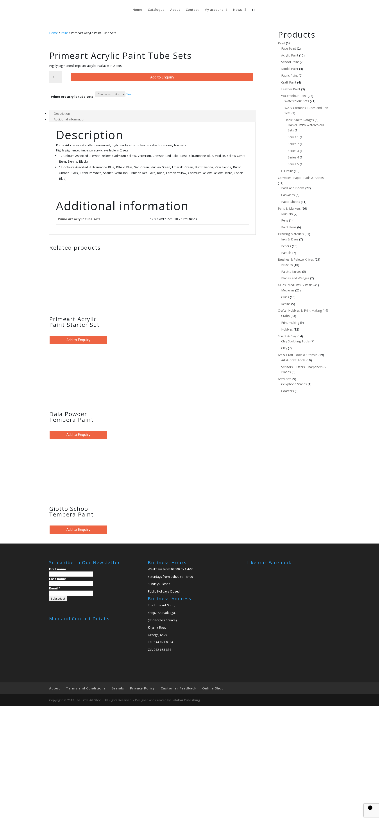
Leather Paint (290, 89)
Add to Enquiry (162, 77)
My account (213, 10)
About (175, 10)
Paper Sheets (290, 202)
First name (57, 569)
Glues (285, 297)
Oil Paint (287, 171)
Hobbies (287, 329)
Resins (285, 304)
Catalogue (156, 10)
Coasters (287, 391)
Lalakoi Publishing (186, 700)
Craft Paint (288, 82)
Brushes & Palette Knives (296, 259)
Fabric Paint (289, 75)
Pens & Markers (289, 208)
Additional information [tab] (69, 119)
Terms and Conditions (86, 688)
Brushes (287, 265)
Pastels (286, 253)
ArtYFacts (284, 379)
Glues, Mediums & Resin (295, 285)
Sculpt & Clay (287, 336)
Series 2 (293, 144)
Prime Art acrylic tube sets (72, 97)
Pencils (286, 246)
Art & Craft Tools (293, 360)
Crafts (285, 316)
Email (54, 588)
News (237, 10)
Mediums (287, 290)
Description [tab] (62, 113)
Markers (287, 214)
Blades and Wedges (295, 278)
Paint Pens (288, 227)
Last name (57, 579)
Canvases (288, 195)
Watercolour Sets (296, 101)
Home (137, 10)
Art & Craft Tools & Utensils (298, 355)
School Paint (290, 62)
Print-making (290, 322)
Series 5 (293, 164)
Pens (284, 220)
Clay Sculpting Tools (295, 341)
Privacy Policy (142, 688)
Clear (129, 94)
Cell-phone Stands (294, 384)
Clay (284, 348)
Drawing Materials (291, 234)
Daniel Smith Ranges (299, 120)
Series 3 (293, 151)
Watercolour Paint (294, 96)
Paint (64, 33)
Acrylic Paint (289, 55)
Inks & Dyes (289, 239)
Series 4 (293, 157)
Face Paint (288, 48)
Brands (118, 688)
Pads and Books (292, 188)
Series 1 (293, 137)
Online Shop (213, 688)
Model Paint (289, 69)
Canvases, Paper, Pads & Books (301, 178)
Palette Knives (291, 271)
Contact (192, 10)
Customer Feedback (178, 688)
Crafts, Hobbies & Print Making (300, 310)
